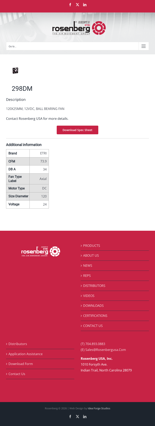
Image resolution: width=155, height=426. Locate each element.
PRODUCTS (91, 245)
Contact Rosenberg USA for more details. (37, 118)
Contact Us (16, 374)
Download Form (20, 364)
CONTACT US (93, 326)
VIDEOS (88, 296)
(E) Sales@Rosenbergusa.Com (103, 349)
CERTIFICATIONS (95, 315)
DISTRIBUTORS (94, 285)
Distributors (17, 344)
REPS (87, 275)
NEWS (87, 265)
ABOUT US (91, 255)
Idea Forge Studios (99, 408)
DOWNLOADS (93, 305)
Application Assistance (25, 354)
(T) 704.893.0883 (93, 344)
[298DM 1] (77, 70)
